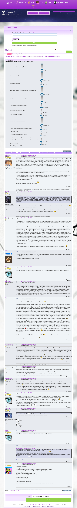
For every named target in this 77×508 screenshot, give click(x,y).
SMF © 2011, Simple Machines (45, 504)
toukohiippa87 (8, 378)
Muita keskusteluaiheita (22, 56)
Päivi (6, 463)
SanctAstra (7, 155)
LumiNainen (8, 217)
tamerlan (7, 366)
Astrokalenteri (33, 13)
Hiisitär (7, 250)
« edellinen (63, 149)
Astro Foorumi (11, 28)
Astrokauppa (44, 13)
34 (18, 490)
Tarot (41, 2)
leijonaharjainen (9, 297)
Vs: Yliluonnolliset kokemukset (28, 155)
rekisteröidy (32, 32)
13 (14, 490)
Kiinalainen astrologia (63, 2)
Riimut (50, 2)
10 (10, 490)
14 (16, 490)
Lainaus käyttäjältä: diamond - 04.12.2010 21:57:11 (25, 411)
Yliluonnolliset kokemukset (52, 56)
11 (11, 490)
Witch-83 (7, 191)
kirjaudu (26, 32)
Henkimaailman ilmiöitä (36, 56)
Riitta (6, 266)
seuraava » (68, 149)
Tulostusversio (67, 151)
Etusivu (11, 2)
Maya (32, 2)
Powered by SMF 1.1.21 (32, 504)
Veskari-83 (7, 408)
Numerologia (22, 2)
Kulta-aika (40, 6)
